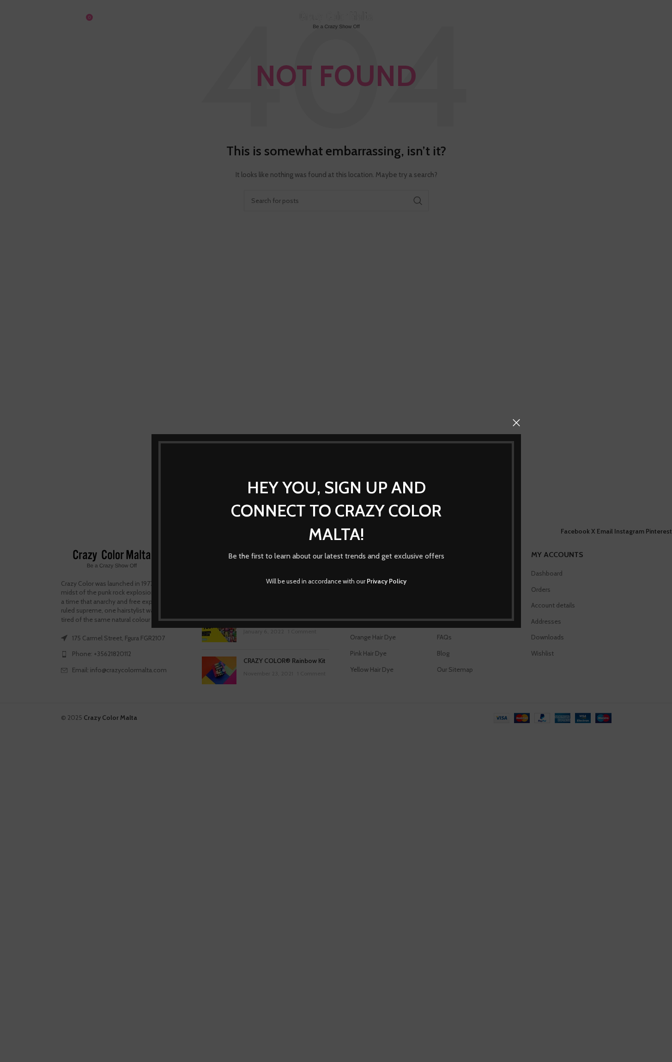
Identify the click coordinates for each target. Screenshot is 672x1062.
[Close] (516, 422)
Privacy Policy (386, 581)
